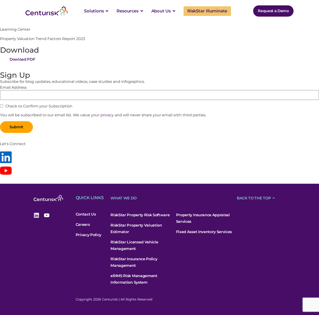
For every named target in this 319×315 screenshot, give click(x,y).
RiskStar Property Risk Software (140, 215)
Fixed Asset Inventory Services (204, 232)
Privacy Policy (89, 235)
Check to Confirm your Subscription (38, 106)
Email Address (13, 87)
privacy (107, 115)
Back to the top (254, 198)
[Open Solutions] (107, 11)
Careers (83, 224)
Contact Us (86, 214)
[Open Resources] (142, 11)
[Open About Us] (174, 11)
